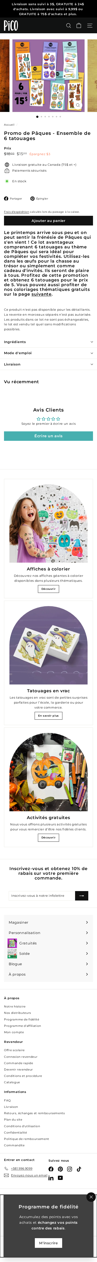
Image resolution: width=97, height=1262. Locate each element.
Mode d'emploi (18, 353)
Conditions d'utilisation (22, 1126)
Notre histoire (15, 1006)
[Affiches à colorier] (48, 523)
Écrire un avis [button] (48, 436)
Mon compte (14, 1032)
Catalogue (12, 1082)
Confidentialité (15, 1132)
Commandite (14, 1145)
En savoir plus (48, 715)
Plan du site (13, 1119)
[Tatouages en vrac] (48, 645)
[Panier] (78, 26)
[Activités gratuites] (48, 772)
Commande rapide (18, 1063)
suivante (42, 294)
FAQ (7, 1100)
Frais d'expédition (16, 211)
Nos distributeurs (17, 1013)
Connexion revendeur (20, 1056)
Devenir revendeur (18, 1069)
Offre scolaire (14, 1050)
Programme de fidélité (21, 1019)
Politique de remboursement (26, 1139)
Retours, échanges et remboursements (34, 1113)
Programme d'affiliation (22, 1026)
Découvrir (48, 589)
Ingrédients (15, 342)
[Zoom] (78, 105)
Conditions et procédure (23, 1076)
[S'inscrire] (81, 896)
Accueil (9, 124)
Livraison (12, 364)
